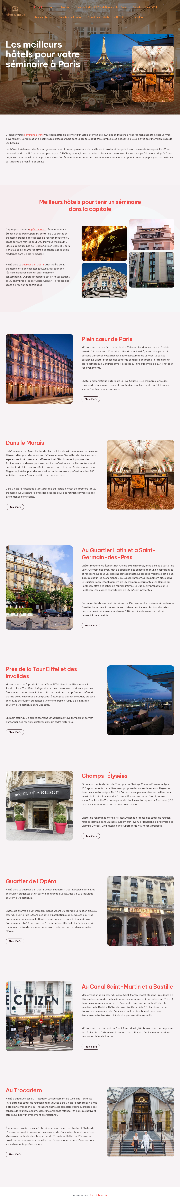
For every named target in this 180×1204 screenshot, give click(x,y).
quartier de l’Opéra (33, 264)
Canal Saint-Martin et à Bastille (106, 17)
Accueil (38, 7)
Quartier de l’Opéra (70, 17)
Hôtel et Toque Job (98, 1195)
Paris (52, 7)
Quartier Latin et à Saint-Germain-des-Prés (101, 7)
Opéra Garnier (37, 229)
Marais (65, 7)
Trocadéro (138, 17)
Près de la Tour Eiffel (144, 7)
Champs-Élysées (43, 17)
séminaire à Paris (34, 134)
